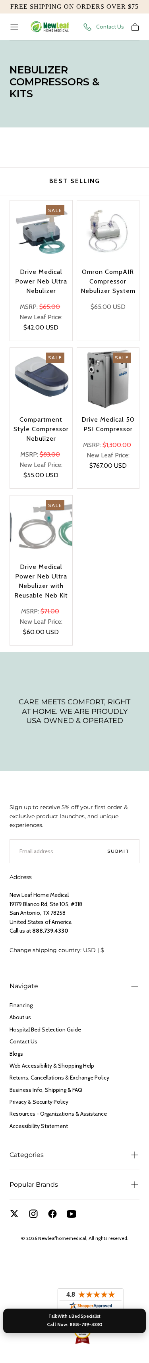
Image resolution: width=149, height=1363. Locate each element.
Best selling (74, 181)
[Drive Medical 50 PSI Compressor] (108, 379)
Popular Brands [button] (34, 1184)
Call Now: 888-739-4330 (75, 1324)
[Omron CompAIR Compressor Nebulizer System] (108, 231)
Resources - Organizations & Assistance (58, 1113)
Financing (21, 1005)
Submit (118, 851)
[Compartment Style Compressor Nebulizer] (41, 379)
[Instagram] (33, 1213)
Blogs (16, 1053)
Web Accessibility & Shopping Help (52, 1065)
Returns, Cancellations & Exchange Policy (59, 1077)
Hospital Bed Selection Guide (45, 1029)
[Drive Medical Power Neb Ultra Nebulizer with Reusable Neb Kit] (41, 526)
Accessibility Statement (39, 1126)
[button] (14, 27)
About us (20, 1017)
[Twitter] (14, 1213)
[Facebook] (52, 1213)
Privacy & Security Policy (39, 1101)
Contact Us (110, 26)
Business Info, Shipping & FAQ (46, 1089)
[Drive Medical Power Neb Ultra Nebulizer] (41, 231)
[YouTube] (71, 1213)
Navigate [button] (24, 986)
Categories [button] (27, 1155)
